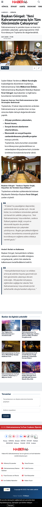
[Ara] (39, 2)
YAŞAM (22, 443)
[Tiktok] (28, 436)
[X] (10, 436)
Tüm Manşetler (29, 475)
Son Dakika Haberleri (10, 480)
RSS (7, 489)
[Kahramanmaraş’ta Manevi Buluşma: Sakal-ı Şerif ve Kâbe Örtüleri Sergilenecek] (31, 325)
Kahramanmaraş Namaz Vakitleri (10, 469)
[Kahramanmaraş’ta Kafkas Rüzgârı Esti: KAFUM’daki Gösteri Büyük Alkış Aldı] (31, 367)
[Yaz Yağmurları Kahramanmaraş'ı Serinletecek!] (11, 325)
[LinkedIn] (21, 436)
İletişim (17, 441)
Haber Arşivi (28, 480)
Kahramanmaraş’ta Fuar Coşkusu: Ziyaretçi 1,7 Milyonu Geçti (10, 375)
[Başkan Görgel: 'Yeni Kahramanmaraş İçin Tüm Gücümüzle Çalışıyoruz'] (21, 53)
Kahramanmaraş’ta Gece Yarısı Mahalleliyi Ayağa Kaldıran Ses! (11, 354)
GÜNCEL (5, 7)
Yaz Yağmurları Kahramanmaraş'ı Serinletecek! (8, 333)
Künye (5, 441)
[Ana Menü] (2, 2)
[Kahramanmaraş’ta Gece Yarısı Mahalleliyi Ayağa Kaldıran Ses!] (11, 346)
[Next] (35, 436)
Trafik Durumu (28, 468)
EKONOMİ (31, 7)
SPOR (28, 443)
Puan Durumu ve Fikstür (11, 475)
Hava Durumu (29, 463)
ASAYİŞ (22, 7)
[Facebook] (6, 436)
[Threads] (32, 436)
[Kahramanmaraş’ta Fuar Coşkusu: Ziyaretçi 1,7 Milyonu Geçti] (11, 367)
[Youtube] (24, 436)
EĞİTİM (23, 441)
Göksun (16, 443)
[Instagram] (17, 436)
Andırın (33, 443)
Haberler (4, 12)
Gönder (6, 416)
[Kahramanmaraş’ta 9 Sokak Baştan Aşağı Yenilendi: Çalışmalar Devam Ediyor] (31, 346)
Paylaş (6, 68)
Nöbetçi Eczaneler (10, 463)
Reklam (35, 441)
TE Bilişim (26, 496)
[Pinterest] (13, 436)
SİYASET (14, 7)
